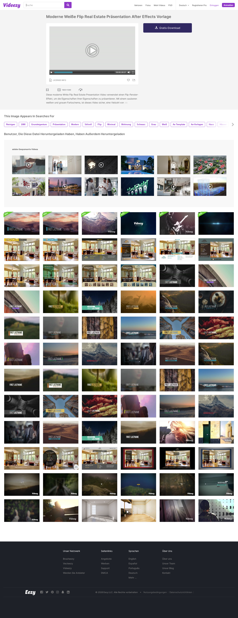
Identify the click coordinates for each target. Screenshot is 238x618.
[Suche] (68, 5)
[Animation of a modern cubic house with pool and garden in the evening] (137, 166)
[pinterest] (52, 592)
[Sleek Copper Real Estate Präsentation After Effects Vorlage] (22, 458)
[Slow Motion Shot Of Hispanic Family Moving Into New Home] (64, 166)
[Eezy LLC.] (30, 592)
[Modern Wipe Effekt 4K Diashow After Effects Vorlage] (216, 432)
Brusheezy (68, 558)
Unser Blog (168, 568)
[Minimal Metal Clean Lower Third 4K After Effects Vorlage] (22, 406)
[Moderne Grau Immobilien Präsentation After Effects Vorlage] (99, 249)
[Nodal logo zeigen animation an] (138, 223)
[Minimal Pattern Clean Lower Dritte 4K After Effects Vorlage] (177, 380)
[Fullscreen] (133, 72)
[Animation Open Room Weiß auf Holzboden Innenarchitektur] (138, 510)
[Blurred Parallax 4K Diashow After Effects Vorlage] (99, 223)
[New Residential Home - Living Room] (173, 166)
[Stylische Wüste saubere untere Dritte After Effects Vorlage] (61, 432)
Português (134, 568)
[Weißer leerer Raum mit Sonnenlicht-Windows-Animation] (99, 510)
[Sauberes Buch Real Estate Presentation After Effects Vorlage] (216, 458)
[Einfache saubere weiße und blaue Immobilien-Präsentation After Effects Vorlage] (177, 249)
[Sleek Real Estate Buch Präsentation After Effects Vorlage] (138, 458)
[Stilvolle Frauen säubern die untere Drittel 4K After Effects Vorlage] (138, 406)
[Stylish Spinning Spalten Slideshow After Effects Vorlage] (177, 510)
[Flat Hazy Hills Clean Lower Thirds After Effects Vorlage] (138, 432)
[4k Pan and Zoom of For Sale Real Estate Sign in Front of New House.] (28, 187)
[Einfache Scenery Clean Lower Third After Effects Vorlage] (177, 301)
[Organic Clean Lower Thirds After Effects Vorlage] (216, 301)
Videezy (67, 568)
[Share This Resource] (134, 80)
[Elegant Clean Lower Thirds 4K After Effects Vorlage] (61, 406)
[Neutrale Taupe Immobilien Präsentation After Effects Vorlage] (99, 275)
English (132, 558)
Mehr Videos (159, 5)
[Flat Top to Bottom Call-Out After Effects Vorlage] (22, 510)
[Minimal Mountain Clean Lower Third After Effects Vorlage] (99, 354)
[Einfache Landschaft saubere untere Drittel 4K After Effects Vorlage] (22, 380)
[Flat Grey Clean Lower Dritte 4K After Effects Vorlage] (22, 301)
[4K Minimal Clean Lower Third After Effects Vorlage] (138, 354)
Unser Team (168, 563)
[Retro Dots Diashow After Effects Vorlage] (216, 510)
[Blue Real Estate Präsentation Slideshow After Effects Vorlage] (138, 275)
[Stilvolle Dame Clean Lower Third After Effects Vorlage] (22, 354)
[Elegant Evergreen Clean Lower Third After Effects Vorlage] (99, 432)
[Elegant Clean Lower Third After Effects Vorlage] (177, 327)
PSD (170, 5)
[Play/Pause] (51, 72)
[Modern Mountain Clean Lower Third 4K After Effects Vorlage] (216, 406)
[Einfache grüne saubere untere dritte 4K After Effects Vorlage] (61, 380)
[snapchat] (62, 592)
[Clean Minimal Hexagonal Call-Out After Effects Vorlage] (99, 484)
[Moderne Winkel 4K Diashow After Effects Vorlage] (177, 432)
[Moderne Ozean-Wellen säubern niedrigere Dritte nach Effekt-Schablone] (138, 327)
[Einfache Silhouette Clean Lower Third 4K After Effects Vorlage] (138, 380)
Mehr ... (133, 577)
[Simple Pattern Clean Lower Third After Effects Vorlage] (99, 327)
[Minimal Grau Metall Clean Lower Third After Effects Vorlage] (177, 275)
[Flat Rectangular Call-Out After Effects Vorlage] (138, 484)
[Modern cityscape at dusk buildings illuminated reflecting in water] (64, 187)
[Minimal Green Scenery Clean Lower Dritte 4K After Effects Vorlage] (99, 380)
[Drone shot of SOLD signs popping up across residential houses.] (209, 166)
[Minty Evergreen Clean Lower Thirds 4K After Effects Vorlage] (99, 301)
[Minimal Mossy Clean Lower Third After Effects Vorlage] (61, 301)
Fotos (148, 5)
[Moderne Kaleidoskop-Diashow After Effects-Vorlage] (61, 510)
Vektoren (138, 5)
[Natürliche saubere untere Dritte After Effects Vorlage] (138, 301)
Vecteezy (68, 563)
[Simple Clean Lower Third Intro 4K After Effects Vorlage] (177, 354)
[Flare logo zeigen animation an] (216, 223)
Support (105, 568)
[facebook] (41, 592)
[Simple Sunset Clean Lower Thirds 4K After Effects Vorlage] (61, 223)
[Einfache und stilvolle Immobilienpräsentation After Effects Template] (22, 275)
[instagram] (57, 592)
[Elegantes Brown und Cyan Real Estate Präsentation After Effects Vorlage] (216, 249)
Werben (105, 563)
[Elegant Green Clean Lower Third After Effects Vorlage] (22, 327)
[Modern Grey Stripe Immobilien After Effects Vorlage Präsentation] (138, 249)
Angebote (106, 558)
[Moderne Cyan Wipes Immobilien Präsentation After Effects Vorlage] (61, 249)
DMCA (104, 572)
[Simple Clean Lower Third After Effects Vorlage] (22, 223)
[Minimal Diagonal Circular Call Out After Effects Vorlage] (61, 484)
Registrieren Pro (199, 5)
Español (133, 563)
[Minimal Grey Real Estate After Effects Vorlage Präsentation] (99, 458)
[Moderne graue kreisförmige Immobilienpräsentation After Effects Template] (61, 458)
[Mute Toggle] (129, 72)
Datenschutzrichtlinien (181, 592)
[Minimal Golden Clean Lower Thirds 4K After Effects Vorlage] (99, 406)
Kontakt (166, 572)
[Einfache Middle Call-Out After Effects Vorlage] (177, 484)
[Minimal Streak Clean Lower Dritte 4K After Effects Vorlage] (216, 380)
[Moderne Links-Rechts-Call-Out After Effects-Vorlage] (216, 484)
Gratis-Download (169, 28)
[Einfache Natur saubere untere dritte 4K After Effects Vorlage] (216, 354)
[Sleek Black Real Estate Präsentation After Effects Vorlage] (177, 458)
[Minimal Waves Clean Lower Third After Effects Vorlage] (61, 354)
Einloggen (214, 5)
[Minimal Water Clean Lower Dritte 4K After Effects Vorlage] (177, 406)
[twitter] (46, 592)
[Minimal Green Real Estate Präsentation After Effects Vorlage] (61, 275)
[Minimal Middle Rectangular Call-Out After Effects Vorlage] (22, 484)
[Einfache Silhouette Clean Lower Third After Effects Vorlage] (61, 327)
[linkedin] (68, 592)
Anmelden (228, 5)
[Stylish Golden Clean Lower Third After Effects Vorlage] (216, 327)
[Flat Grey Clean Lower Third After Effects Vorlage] (216, 275)
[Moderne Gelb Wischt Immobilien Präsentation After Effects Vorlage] (22, 249)
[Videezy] (11, 5)
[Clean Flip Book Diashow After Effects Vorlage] (177, 223)
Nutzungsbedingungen (155, 592)
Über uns (167, 558)
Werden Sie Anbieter (74, 572)
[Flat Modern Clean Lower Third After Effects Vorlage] (22, 432)
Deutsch (133, 572)
